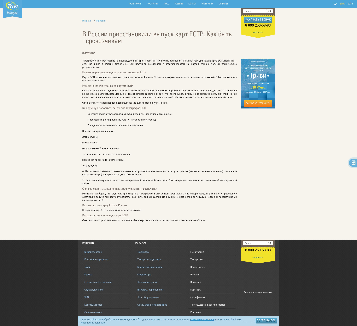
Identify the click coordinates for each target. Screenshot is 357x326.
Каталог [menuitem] (192, 4)
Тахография (196, 259)
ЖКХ (87, 297)
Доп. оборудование (148, 297)
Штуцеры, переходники (150, 289)
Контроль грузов (93, 304)
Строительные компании (98, 282)
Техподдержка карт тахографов (207, 304)
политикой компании (202, 319)
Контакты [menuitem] (223, 4)
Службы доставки (93, 289)
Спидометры (144, 274)
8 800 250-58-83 (258, 25)
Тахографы (143, 251)
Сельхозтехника (93, 312)
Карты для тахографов (149, 267)
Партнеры (195, 289)
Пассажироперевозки (96, 259)
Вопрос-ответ (197, 267)
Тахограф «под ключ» (149, 259)
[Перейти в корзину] (335, 4)
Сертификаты (197, 297)
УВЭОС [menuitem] (166, 4)
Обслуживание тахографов (152, 304)
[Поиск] (270, 11)
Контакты (195, 312)
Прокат (88, 274)
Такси (87, 267)
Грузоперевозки (93, 251)
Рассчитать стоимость (258, 103)
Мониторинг (197, 251)
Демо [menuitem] (342, 4)
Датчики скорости (147, 282)
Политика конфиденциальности (258, 292)
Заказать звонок (258, 19)
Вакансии (195, 282)
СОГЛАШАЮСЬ (266, 320)
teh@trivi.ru (258, 32)
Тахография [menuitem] (152, 4)
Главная (86, 20)
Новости (101, 20)
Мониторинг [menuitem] (135, 4)
